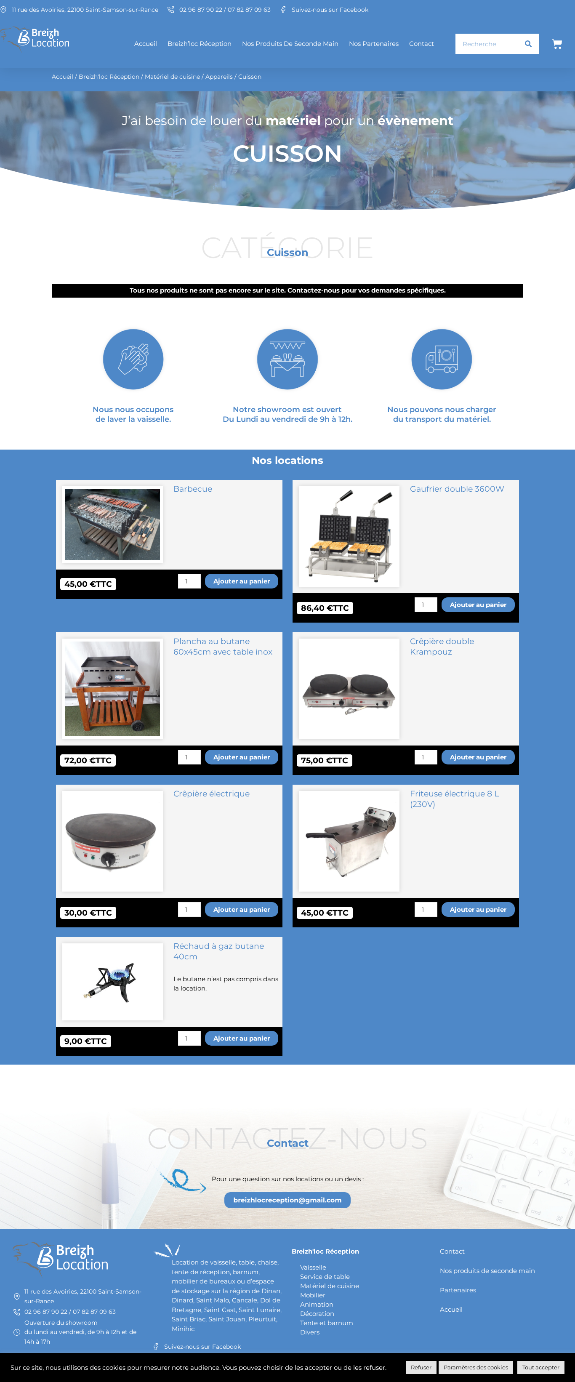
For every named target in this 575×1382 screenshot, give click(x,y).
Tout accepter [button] (540, 1367)
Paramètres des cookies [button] (476, 1367)
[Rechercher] (528, 44)
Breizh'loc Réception (109, 76)
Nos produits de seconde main (290, 44)
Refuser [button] (421, 1367)
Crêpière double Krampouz (442, 646)
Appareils (219, 76)
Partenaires (458, 1290)
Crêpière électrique (211, 794)
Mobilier (312, 1295)
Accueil (145, 44)
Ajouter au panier (241, 581)
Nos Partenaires (374, 44)
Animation (316, 1304)
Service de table (325, 1277)
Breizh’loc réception (200, 44)
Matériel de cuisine (172, 76)
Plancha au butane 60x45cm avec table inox (222, 646)
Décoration (317, 1314)
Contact (421, 44)
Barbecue (192, 489)
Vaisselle (313, 1267)
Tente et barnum (326, 1323)
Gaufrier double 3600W (457, 489)
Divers (309, 1332)
